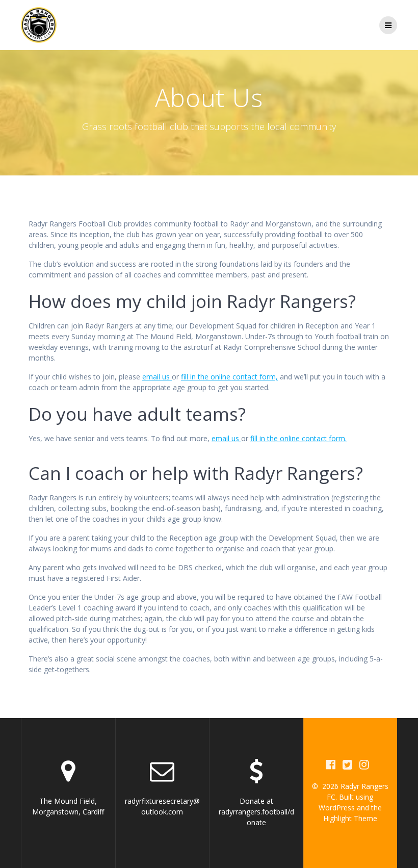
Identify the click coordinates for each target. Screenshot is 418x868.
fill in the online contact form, (229, 376)
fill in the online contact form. (298, 438)
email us (157, 376)
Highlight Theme (350, 818)
